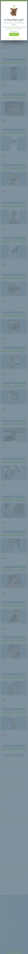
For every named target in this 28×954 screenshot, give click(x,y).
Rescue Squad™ (12, 28)
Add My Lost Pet (14, 34)
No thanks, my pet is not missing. (14, 38)
